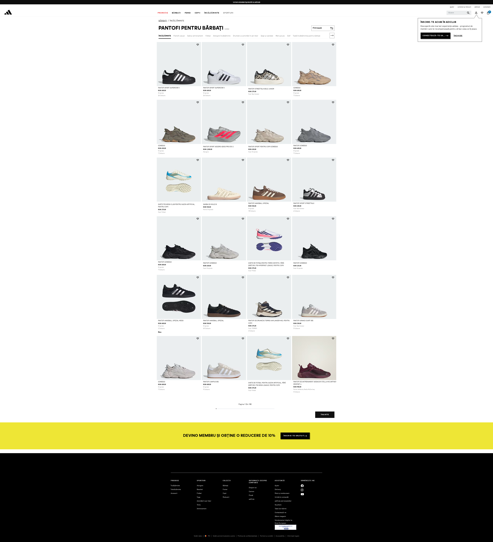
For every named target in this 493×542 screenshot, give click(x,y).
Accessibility (280, 536)
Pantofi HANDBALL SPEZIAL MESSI (170, 321)
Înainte (325, 414)
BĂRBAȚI (163, 21)
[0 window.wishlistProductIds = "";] (482, 13)
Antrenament (201, 509)
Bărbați (225, 485)
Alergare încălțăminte (221, 36)
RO (209, 536)
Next (332, 35)
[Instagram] (302, 490)
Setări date (198, 536)
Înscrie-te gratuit (293, 436)
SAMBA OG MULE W (210, 204)
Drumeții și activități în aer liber (245, 36)
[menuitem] (163, 13)
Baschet (200, 489)
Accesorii (174, 493)
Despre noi (253, 488)
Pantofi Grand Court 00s (303, 321)
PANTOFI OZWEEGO (210, 263)
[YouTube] (302, 494)
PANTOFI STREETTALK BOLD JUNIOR (261, 89)
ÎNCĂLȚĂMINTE (177, 21)
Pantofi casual (179, 36)
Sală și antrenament (195, 36)
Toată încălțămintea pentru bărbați (306, 36)
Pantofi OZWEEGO (300, 146)
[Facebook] (302, 485)
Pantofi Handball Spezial (258, 203)
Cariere (251, 491)
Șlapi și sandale (267, 36)
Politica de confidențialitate (247, 536)
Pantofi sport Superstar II (168, 88)
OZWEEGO (296, 88)
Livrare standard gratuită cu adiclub (246, 2)
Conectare (486, 7)
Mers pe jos (280, 36)
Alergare (200, 485)
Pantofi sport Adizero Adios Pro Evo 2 (218, 147)
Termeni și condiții (266, 536)
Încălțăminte (175, 485)
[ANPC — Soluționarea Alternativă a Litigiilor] (285, 527)
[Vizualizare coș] (488, 13)
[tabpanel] (246, 232)
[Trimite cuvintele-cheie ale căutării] (468, 13)
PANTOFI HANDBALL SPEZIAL (213, 321)
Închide (458, 36)
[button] (163, 13)
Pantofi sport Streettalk (303, 203)
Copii (224, 493)
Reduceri (226, 497)
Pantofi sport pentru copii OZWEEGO (263, 147)
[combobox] (459, 13)
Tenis (199, 505)
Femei (225, 489)
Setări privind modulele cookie (224, 536)
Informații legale (293, 536)
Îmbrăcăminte (176, 489)
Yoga (198, 497)
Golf (288, 36)
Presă (251, 495)
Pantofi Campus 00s (211, 382)
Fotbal (208, 36)
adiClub (251, 499)
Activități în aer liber (204, 501)
